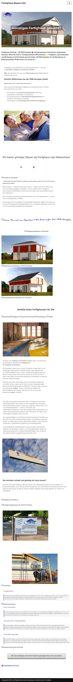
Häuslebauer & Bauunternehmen (16, 164)
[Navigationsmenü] (69, 3)
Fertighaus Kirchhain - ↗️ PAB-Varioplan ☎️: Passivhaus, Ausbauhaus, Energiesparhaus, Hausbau (35, 168)
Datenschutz (40, 680)
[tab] (16, 164)
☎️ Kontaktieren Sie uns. (10, 665)
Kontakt (48, 680)
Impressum (31, 680)
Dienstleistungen (10, 172)
